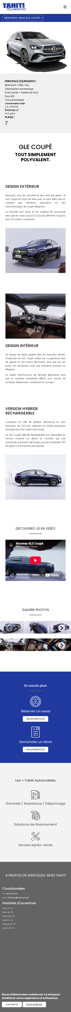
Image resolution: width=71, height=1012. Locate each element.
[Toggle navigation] (65, 6)
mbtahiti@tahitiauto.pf (18, 897)
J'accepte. (11, 1004)
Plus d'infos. (34, 1004)
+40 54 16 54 (12, 893)
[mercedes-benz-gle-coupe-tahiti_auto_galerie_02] (35, 627)
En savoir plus (35, 718)
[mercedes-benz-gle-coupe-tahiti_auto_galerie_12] (35, 644)
